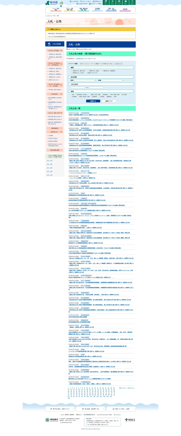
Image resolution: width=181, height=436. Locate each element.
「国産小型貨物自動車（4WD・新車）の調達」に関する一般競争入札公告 (90, 384)
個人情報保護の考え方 (89, 414)
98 (82, 396)
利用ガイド (79, 414)
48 (92, 391)
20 (113, 387)
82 (87, 394)
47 (90, 391)
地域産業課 (84, 246)
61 (79, 393)
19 (111, 387)
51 (100, 391)
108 (69, 398)
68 (98, 393)
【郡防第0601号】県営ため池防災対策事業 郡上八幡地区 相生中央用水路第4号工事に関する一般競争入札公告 (101, 140)
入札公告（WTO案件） (54, 50)
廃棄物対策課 (84, 241)
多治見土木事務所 (85, 256)
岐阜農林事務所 (85, 370)
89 (106, 394)
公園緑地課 (84, 153)
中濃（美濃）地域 (114, 94)
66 (92, 393)
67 (95, 393)
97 (79, 396)
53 (106, 391)
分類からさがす (105, 4)
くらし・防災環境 (55, 9)
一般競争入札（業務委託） (109, 70)
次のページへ (131, 387)
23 (74, 389)
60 (76, 393)
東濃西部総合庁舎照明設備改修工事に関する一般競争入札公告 (86, 195)
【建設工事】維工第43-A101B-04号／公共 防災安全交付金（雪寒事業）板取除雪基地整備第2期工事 (98, 346)
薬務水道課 (84, 123)
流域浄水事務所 (85, 359)
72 (108, 393)
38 (114, 389)
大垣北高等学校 (85, 113)
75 (68, 394)
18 (108, 387)
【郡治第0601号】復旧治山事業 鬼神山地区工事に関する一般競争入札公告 (90, 135)
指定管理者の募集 (54, 150)
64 (87, 393)
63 (84, 393)
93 (68, 396)
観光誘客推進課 (85, 118)
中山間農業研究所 (85, 382)
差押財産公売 (54, 132)
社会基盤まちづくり (97, 9)
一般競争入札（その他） (78, 72)
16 (103, 387)
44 (82, 391)
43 (79, 391)
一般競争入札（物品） (94, 70)
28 (87, 389)
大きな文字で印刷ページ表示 (85, 49)
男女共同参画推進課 (86, 213)
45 (84, 391)
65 (90, 393)
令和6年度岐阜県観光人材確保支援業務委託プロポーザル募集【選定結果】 (90, 253)
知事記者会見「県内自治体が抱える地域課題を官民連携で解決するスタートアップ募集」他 (71, 33)
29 (90, 389)
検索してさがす (132, 3)
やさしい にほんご (86, 1)
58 (71, 393)
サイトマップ (117, 414)
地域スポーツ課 (85, 171)
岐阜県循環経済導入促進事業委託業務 (79, 322)
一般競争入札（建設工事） (79, 70)
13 (95, 387)
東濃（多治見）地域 (84, 96)
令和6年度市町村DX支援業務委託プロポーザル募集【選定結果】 (87, 150)
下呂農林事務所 (85, 220)
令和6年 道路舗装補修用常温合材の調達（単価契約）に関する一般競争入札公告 (92, 366)
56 (114, 391)
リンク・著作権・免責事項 (67, 414)
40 (71, 391)
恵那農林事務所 (85, 128)
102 (94, 396)
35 (106, 389)
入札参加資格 (54, 94)
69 (100, 393)
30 (92, 389)
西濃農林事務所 (85, 181)
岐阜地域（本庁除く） (82, 94)
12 (92, 387)
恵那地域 (94, 96)
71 (106, 393)
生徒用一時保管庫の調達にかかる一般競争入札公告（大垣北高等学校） (89, 115)
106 (108, 396)
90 (108, 394)
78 (76, 394)
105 (104, 396)
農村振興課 (84, 208)
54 (108, 391)
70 (103, 393)
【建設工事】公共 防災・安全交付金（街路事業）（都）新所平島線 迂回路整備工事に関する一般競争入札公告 (101, 167)
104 (101, 396)
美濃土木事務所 (85, 344)
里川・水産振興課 (85, 280)
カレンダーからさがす (119, 4)
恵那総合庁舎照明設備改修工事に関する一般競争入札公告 (85, 356)
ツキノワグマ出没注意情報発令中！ (57, 36)
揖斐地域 (105, 94)
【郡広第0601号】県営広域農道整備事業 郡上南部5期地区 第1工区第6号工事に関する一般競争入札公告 (99, 305)
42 (76, 391)
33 (100, 389)
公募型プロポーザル (92, 72)
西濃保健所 (84, 225)
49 (95, 391)
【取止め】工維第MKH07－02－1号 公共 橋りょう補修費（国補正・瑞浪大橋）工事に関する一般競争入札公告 (101, 258)
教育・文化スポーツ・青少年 (111, 9)
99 (84, 396)
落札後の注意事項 (52, 141)
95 (74, 396)
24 (76, 389)
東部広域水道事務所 (86, 231)
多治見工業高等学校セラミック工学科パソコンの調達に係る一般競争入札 (91, 277)
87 (100, 394)
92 (114, 394)
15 (100, 387)
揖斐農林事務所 (85, 292)
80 (82, 394)
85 (95, 394)
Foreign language (82, 3)
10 (87, 387)
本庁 (73, 94)
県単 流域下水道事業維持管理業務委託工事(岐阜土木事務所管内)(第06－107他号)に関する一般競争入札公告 (100, 361)
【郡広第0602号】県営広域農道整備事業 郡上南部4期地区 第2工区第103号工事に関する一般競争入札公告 (100, 299)
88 (103, 394)
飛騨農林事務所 (85, 186)
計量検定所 (84, 198)
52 (103, 391)
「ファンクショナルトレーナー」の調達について (83, 173)
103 (98, 396)
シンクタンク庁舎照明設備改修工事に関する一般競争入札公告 (86, 351)
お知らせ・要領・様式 (54, 113)
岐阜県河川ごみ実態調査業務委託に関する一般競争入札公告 (86, 243)
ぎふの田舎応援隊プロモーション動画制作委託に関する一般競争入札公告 (90, 210)
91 (111, 394)
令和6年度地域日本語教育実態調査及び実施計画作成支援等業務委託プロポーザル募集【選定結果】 (97, 205)
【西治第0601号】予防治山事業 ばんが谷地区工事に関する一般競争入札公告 (91, 183)
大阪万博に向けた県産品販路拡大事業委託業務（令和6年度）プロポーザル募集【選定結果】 (95, 248)
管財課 (82, 193)
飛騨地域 (109, 96)
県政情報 (125, 9)
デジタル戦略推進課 (86, 148)
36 (108, 389)
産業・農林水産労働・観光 (84, 9)
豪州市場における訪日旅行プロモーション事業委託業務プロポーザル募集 (90, 378)
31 (95, 389)
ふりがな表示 (75, 1)
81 (84, 394)
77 (74, 394)
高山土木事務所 (85, 325)
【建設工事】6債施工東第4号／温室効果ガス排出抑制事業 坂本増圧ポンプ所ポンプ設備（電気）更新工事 (99, 232)
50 (98, 391)
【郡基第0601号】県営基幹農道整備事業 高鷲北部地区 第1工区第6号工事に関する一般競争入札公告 (98, 145)
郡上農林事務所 (85, 133)
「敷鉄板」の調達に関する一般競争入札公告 (81, 327)
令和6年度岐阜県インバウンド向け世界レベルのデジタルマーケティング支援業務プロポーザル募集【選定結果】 (101, 120)
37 (111, 389)
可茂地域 (74, 96)
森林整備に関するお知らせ (55, 119)
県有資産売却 (54, 128)
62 (82, 393)
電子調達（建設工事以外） (55, 89)
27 (84, 389)
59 (74, 393)
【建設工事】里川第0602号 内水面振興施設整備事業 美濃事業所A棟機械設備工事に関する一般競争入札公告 (100, 282)
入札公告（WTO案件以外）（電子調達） (54, 85)
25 (79, 389)
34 (103, 389)
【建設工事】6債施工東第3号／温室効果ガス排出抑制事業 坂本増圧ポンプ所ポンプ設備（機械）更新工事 (99, 238)
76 (71, 394)
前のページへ (122, 387)
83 (90, 394)
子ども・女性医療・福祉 (69, 9)
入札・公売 (49, 160)
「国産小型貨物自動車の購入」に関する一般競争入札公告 (85, 227)
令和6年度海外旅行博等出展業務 (78, 317)
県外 (115, 96)
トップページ (48, 15)
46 (87, 391)
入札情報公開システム (81, 58)
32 (98, 389)
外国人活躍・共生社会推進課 (88, 203)
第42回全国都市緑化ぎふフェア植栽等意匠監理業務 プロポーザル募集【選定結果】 (93, 155)
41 (74, 391)
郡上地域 (124, 94)
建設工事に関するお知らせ (55, 116)
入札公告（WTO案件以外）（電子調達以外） (54, 64)
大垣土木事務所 (85, 330)
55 (111, 391)
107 (111, 396)
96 (76, 396)
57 (68, 393)
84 (92, 394)
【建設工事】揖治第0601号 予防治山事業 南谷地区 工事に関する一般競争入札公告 (94, 294)
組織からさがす (125, 4)
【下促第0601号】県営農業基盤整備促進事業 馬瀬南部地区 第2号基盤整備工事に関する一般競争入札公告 (99, 222)
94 (71, 396)
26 (82, 389)
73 (111, 393)
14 (97, 387)
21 (68, 389)
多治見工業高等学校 (86, 275)
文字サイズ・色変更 (96, 3)
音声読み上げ (98, 1)
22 (71, 389)
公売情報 (50, 135)
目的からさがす (112, 4)
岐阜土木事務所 (85, 159)
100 (88, 396)
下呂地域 (102, 96)
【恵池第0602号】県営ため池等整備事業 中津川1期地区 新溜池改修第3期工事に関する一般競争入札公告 (99, 130)
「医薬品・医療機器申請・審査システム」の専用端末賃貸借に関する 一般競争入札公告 (94, 125)
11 (89, 387)
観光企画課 (84, 251)
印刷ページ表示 (71, 49)
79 (79, 394)
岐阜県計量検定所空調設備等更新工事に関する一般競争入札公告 (87, 200)
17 (105, 387)
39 (68, 391)
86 (98, 394)
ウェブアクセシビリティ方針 (104, 414)
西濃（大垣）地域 (95, 94)
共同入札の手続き (52, 138)
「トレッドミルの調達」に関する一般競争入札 (82, 178)
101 (91, 396)
